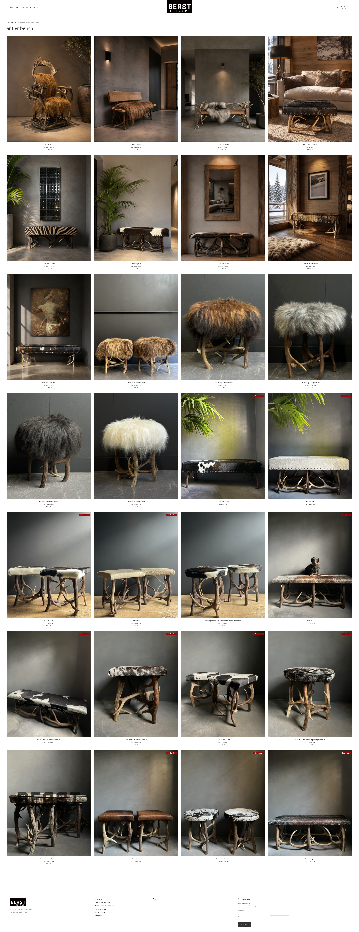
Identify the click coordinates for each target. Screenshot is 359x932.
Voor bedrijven (26, 7)
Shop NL (13, 22)
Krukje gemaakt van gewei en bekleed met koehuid (223, 621)
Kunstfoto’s (99, 916)
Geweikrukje (48, 621)
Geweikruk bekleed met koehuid (136, 740)
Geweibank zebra (49, 264)
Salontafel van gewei (310, 144)
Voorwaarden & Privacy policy (105, 906)
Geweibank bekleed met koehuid (48, 740)
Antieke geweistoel (48, 144)
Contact (35, 7)
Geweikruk (136, 859)
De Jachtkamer (100, 912)
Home (12, 7)
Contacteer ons (100, 909)
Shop (17, 7)
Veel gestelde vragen (102, 902)
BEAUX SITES (23, 912)
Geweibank (310, 502)
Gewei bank (310, 621)
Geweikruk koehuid (223, 859)
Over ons (98, 899)
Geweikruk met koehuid (223, 740)
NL (337, 8)
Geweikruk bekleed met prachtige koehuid (310, 740)
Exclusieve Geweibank (310, 264)
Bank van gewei (135, 144)
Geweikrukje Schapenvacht (135, 383)
